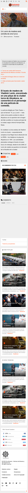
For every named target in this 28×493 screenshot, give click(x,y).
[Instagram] (13, 1)
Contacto (4, 472)
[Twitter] (11, 1)
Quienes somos (6, 469)
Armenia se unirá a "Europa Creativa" (13, 178)
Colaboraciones (6, 474)
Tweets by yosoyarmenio (8, 243)
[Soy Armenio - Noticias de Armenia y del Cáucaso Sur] (14, 6)
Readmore (21, 270)
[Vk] (19, 1)
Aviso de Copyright (19, 474)
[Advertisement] (11, 48)
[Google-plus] (16, 1)
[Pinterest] (6, 1)
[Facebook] (8, 1)
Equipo (16, 469)
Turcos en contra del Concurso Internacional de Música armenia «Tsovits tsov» (13, 72)
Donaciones (17, 472)
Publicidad (4, 477)
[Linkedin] (1, 1)
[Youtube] (4, 1)
